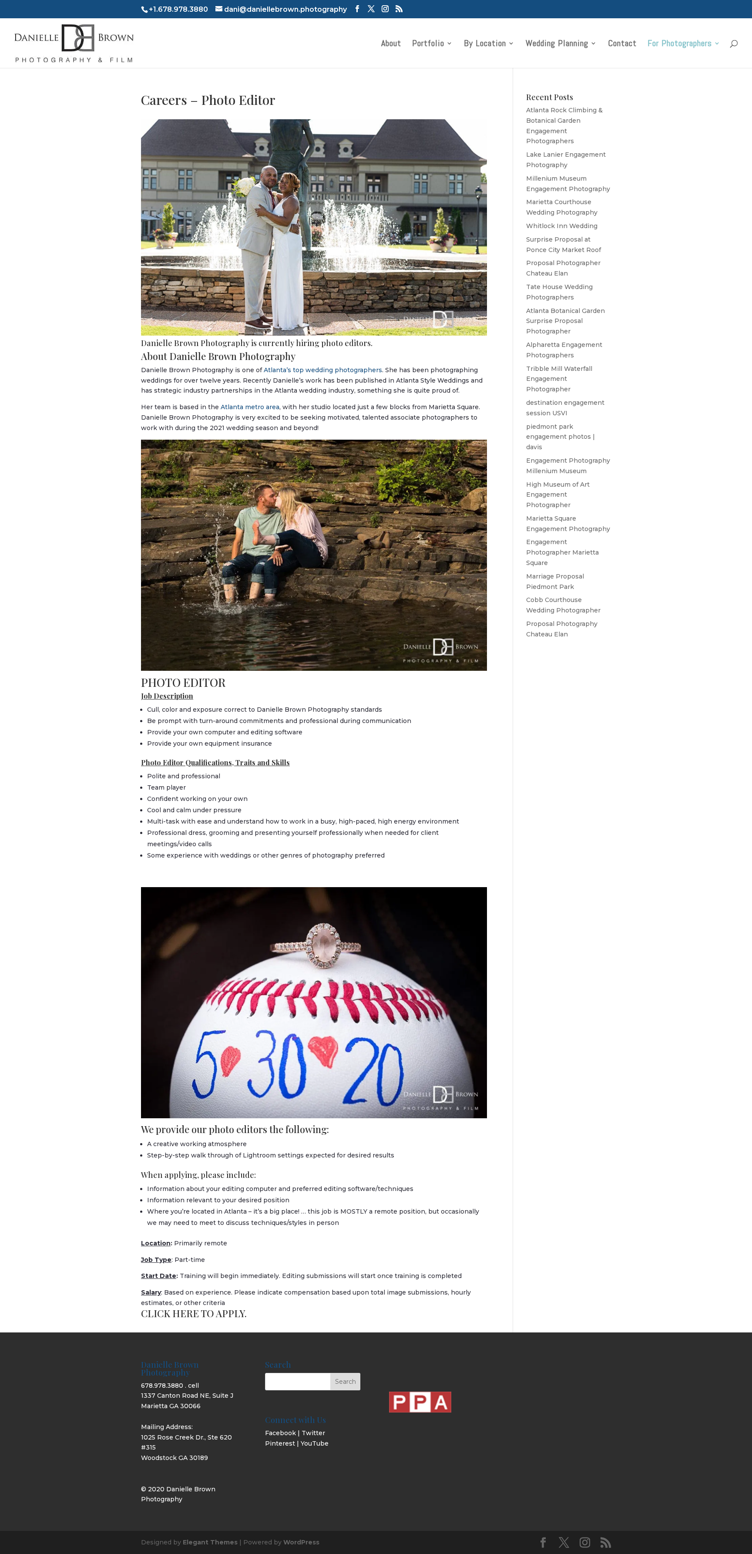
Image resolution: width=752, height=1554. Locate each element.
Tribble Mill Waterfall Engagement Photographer (559, 379)
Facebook (280, 1433)
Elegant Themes (210, 1542)
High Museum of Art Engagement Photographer (558, 495)
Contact (622, 44)
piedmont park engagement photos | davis (560, 437)
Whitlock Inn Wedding (562, 226)
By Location (485, 44)
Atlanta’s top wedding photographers (323, 370)
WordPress (301, 1542)
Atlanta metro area (250, 407)
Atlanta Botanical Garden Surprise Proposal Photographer (565, 321)
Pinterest (280, 1443)
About (391, 44)
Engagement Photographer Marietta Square (562, 552)
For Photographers (680, 44)
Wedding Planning (557, 44)
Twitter (313, 1433)
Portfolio (428, 44)
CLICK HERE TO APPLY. (194, 1313)
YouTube (315, 1443)
